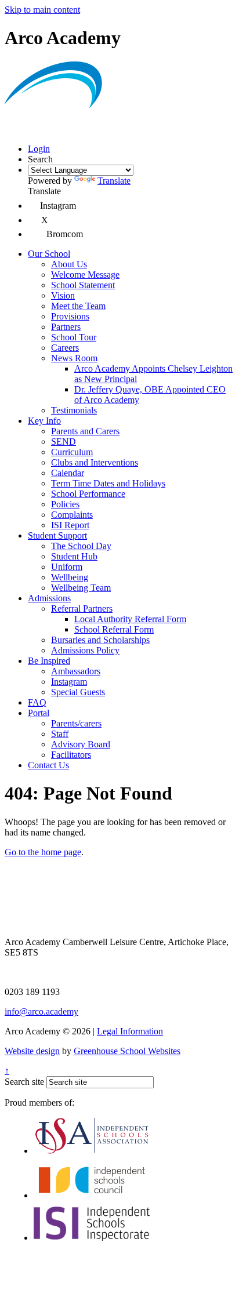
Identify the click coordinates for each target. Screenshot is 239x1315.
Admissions (49, 598)
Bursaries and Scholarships (100, 640)
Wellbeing (69, 577)
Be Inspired (49, 661)
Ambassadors (75, 671)
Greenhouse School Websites (127, 1051)
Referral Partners (82, 608)
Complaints (72, 515)
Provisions (70, 316)
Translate (114, 181)
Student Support (57, 535)
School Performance (88, 494)
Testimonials (74, 410)
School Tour (73, 337)
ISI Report (70, 525)
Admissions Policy (85, 650)
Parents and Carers (85, 431)
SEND (63, 441)
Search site (24, 1082)
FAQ (37, 702)
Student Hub (74, 556)
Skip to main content (42, 9)
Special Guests (78, 692)
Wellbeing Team (81, 588)
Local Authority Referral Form (130, 619)
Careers (65, 348)
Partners (66, 327)
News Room (74, 358)
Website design (32, 1051)
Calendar (67, 473)
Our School (49, 254)
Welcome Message (85, 274)
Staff (59, 734)
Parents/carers (76, 723)
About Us (69, 264)
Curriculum (72, 452)
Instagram (69, 681)
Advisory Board (80, 744)
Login (39, 149)
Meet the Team (78, 306)
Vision (63, 295)
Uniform (66, 567)
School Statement (83, 285)
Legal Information (130, 1031)
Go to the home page (43, 852)
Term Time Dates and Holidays (108, 483)
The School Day (81, 546)
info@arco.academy (41, 1011)
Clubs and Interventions (94, 462)
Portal (38, 713)
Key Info (44, 421)
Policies (65, 504)
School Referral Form (114, 629)
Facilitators (71, 755)
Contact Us (48, 765)
